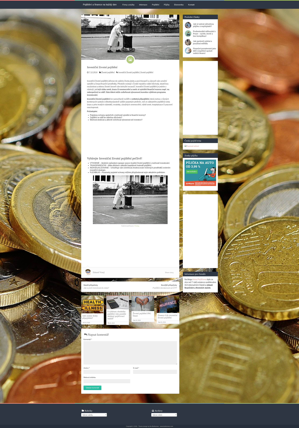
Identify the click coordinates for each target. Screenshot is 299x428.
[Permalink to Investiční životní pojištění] (130, 37)
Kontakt (191, 5)
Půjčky (166, 5)
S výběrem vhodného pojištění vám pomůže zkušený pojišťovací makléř (116, 315)
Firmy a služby (128, 5)
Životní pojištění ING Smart (142, 314)
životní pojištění (146, 72)
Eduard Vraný (99, 272)
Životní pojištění (107, 72)
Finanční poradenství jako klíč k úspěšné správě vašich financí (204, 51)
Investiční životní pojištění (102, 67)
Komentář (88, 339)
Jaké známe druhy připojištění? (90, 317)
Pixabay (137, 226)
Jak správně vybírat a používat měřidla (202, 42)
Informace (143, 5)
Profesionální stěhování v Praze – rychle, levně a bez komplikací (204, 33)
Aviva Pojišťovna (199, 279)
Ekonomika (178, 5)
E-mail (136, 368)
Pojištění (155, 5)
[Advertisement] (130, 138)
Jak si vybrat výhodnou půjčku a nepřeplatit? (203, 25)
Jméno (87, 368)
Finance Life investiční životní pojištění (167, 316)
